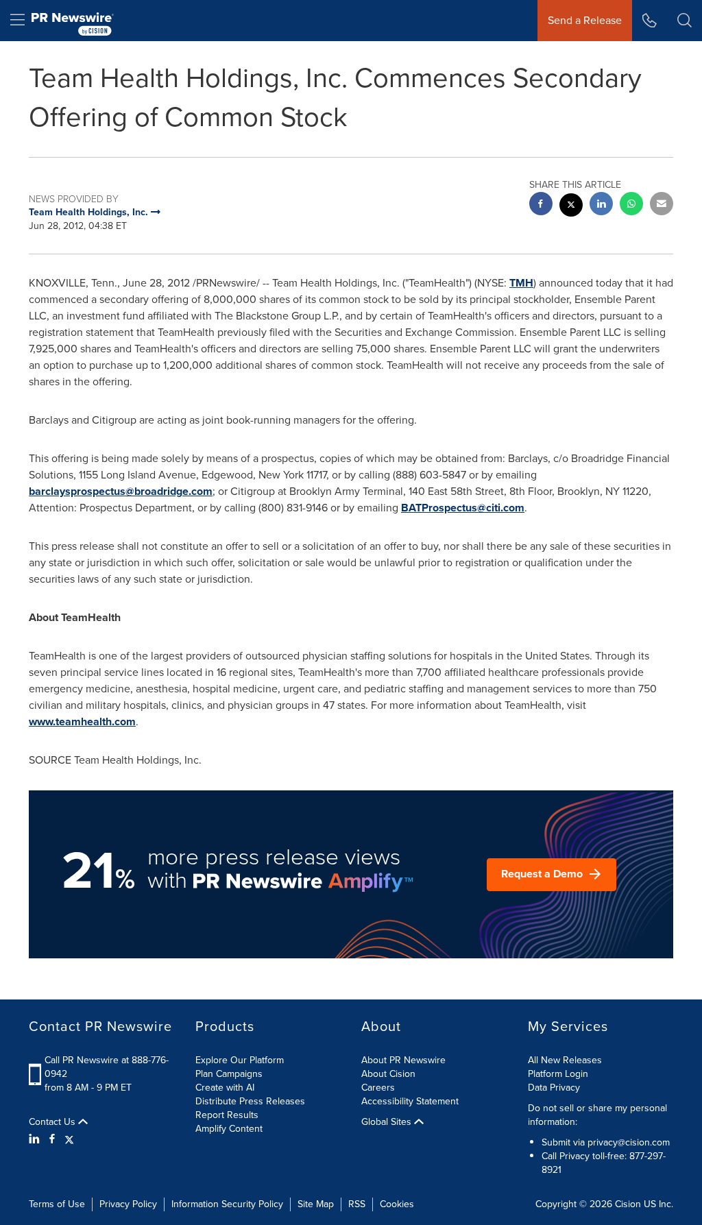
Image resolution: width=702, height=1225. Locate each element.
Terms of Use (57, 1204)
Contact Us (53, 1122)
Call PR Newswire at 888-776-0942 (107, 1067)
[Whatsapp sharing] (631, 205)
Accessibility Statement (410, 1101)
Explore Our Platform (239, 1060)
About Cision (388, 1074)
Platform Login (558, 1074)
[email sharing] (661, 205)
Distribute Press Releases (250, 1101)
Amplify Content (229, 1128)
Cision (628, 1204)
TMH (521, 283)
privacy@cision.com (629, 1142)
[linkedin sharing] (601, 205)
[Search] (684, 20)
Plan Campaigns (229, 1074)
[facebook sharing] (541, 205)
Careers (378, 1087)
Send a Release (585, 20)
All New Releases (565, 1060)
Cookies (397, 1204)
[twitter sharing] (571, 206)
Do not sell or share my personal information (597, 1115)
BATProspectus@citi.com (462, 508)
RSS (356, 1204)
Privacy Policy (128, 1204)
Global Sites (387, 1122)
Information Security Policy (227, 1204)
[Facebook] (52, 1139)
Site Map (316, 1204)
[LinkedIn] (36, 1139)
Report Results (226, 1115)
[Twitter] (69, 1139)
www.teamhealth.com (82, 721)
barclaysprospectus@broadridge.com (121, 491)
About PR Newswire (403, 1060)
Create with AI (224, 1087)
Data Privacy (554, 1087)
